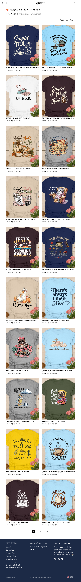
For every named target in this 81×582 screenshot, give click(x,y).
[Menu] (2, 3)
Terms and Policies (10, 577)
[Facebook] (55, 559)
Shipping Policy (12, 559)
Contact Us (10, 550)
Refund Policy (11, 556)
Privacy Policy (11, 553)
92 (48, 531)
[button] (72, 20)
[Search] (6, 3)
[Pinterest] (62, 559)
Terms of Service (12, 562)
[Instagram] (59, 559)
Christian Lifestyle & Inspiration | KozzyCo (14, 566)
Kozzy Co (37, 577)
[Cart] (78, 3)
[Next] (51, 531)
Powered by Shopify (45, 577)
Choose (37, 63)
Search (8, 547)
